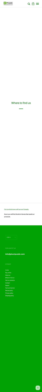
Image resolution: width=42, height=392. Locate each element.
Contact (7, 283)
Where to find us (9, 277)
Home (7, 270)
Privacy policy (9, 293)
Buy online (8, 272)
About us (7, 275)
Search (7, 285)
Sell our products (10, 280)
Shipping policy (9, 295)
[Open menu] (37, 4)
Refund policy (9, 290)
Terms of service (10, 288)
